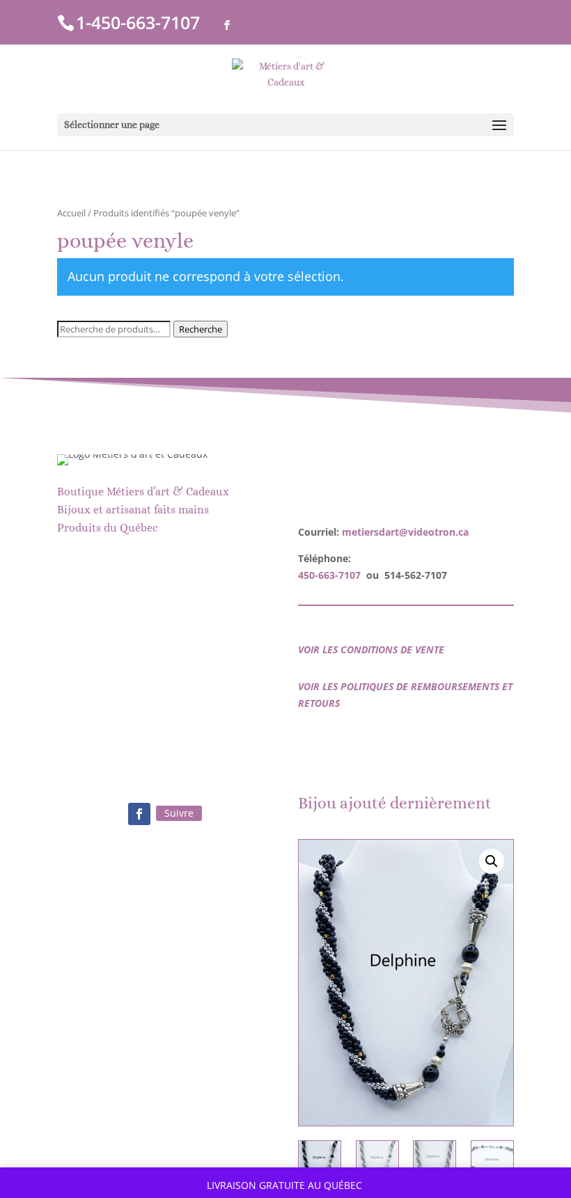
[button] (491, 861)
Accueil (71, 213)
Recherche (200, 329)
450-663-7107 (329, 575)
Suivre (179, 813)
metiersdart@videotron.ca (405, 531)
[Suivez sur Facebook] (139, 814)
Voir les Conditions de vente (371, 649)
